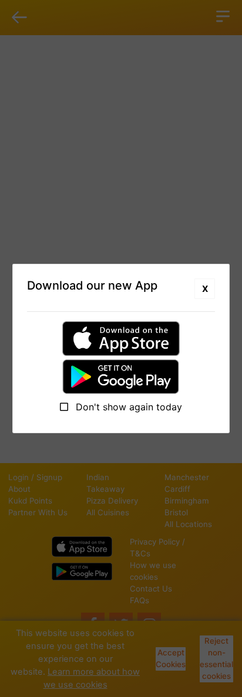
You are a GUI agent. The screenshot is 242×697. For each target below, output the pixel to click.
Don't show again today (127, 407)
